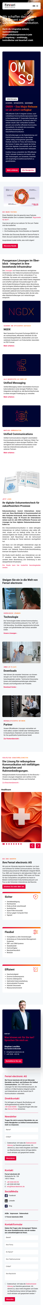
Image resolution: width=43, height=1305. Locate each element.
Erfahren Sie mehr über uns (14, 887)
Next (38, 845)
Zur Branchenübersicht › (10, 783)
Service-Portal (13, 1109)
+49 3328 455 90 (13, 1182)
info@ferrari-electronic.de (15, 1052)
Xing (10, 1206)
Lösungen (8, 271)
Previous (32, 845)
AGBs (7, 1213)
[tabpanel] (21, 815)
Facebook (12, 1195)
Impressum (14, 1213)
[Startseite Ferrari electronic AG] (10, 7)
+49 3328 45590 (10, 1107)
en (34, 6)
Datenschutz (23, 1213)
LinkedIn (12, 1201)
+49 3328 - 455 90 (12, 1054)
